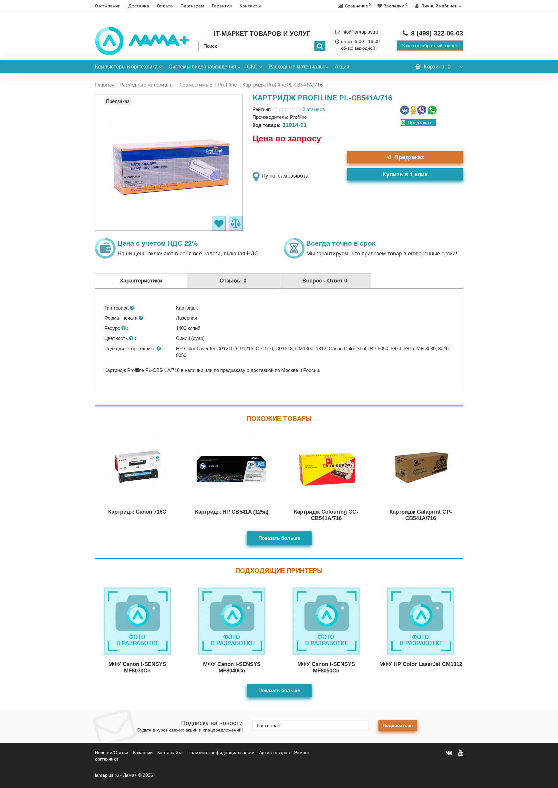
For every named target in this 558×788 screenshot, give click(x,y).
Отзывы (233, 281)
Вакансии (143, 752)
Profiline (227, 84)
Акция (342, 66)
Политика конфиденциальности (220, 752)
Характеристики (141, 281)
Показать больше (279, 538)
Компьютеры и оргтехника (126, 66)
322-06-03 (437, 33)
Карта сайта (170, 752)
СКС (252, 66)
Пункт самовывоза (285, 176)
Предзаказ (409, 157)
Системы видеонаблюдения (202, 66)
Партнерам (192, 5)
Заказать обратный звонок (430, 45)
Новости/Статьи (111, 752)
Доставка (138, 5)
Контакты (250, 5)
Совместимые (196, 84)
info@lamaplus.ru (359, 32)
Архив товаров (274, 752)
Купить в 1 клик (405, 174)
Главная (104, 84)
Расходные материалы (296, 66)
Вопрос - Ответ (324, 281)
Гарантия (222, 5)
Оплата (165, 5)
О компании (107, 5)
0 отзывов (314, 109)
